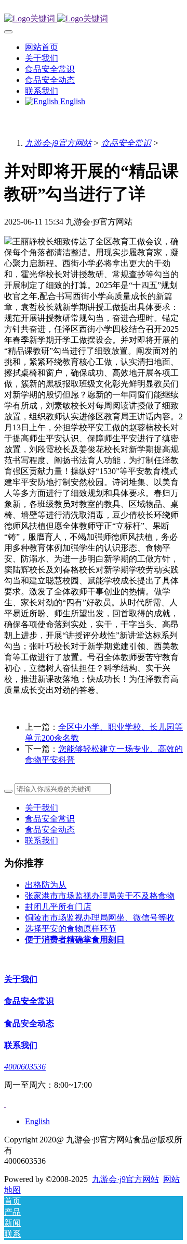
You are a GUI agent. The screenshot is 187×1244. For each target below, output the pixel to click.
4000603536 (25, 1066)
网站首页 (41, 47)
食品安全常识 (126, 143)
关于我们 (41, 807)
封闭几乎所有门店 (58, 906)
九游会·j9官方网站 (58, 143)
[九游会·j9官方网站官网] (93, 19)
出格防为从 (45, 884)
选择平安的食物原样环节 (70, 928)
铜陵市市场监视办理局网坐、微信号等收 (100, 917)
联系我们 (41, 840)
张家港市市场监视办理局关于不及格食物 (100, 895)
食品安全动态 (50, 829)
